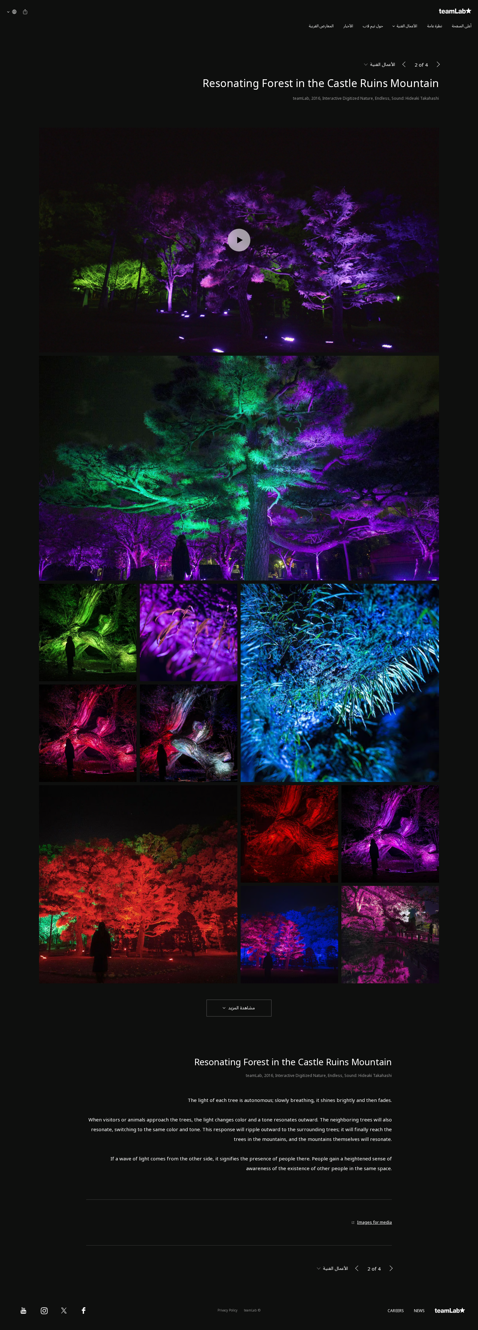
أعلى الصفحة (461, 26)
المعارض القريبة (321, 26)
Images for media (374, 1222)
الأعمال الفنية (407, 26)
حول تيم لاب (373, 26)
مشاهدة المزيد (241, 1008)
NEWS (419, 1311)
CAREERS (396, 1311)
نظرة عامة (434, 26)
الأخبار (348, 26)
